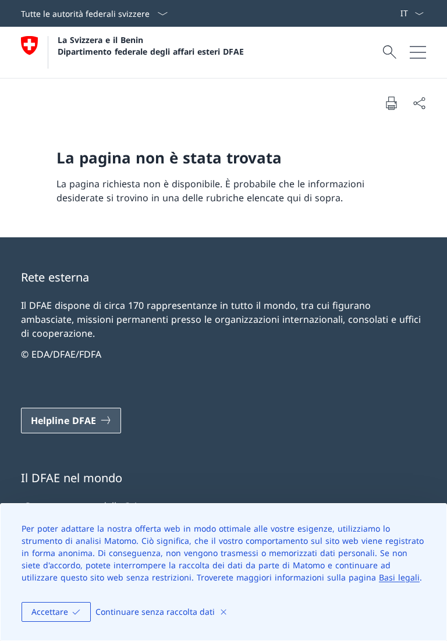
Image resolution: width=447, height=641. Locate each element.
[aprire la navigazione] (417, 52)
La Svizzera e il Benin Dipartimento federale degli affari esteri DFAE (151, 45)
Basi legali (399, 577)
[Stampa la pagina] (391, 103)
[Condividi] (419, 103)
